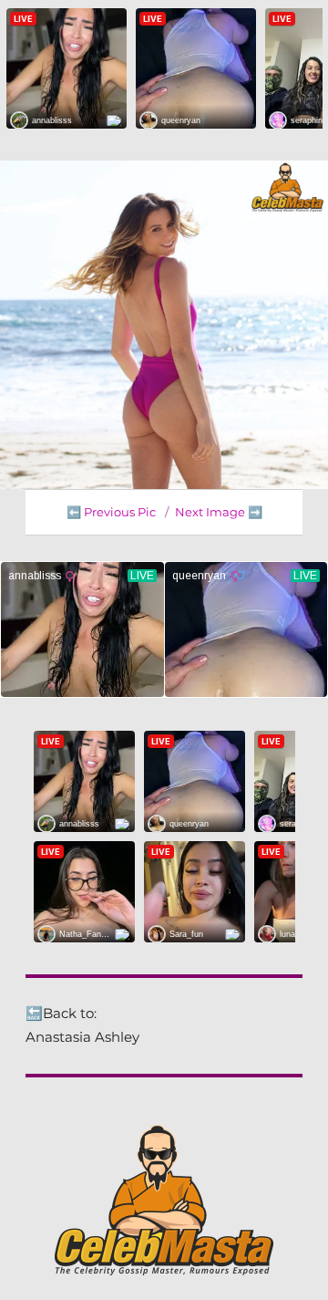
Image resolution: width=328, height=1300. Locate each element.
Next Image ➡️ (218, 511)
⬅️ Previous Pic (111, 511)
